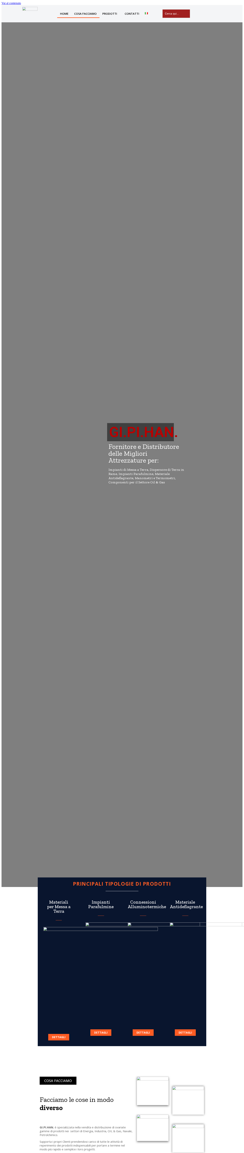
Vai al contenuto (11, 3)
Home (64, 13)
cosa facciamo (85, 13)
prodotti (109, 13)
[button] (58, 1037)
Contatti (132, 13)
